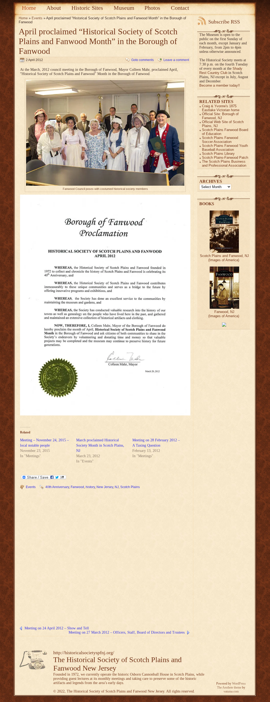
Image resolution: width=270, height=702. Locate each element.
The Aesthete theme (229, 687)
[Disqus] (104, 559)
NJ (117, 487)
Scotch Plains (130, 487)
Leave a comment (176, 60)
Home (29, 7)
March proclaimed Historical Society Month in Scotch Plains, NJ (100, 445)
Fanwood (77, 487)
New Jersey (105, 487)
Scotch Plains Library (218, 154)
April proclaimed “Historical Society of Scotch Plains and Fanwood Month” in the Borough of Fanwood (98, 41)
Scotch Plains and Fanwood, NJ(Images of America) (224, 258)
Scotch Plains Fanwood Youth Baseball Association (225, 148)
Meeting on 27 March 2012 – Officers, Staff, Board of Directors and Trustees (127, 632)
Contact (180, 7)
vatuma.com (231, 691)
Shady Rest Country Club (220, 71)
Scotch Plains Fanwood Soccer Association (220, 140)
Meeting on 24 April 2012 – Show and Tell (57, 628)
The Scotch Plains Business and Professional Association (224, 163)
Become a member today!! (219, 85)
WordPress (239, 683)
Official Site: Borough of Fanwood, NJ (220, 116)
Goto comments (142, 60)
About (53, 7)
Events (37, 18)
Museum (124, 7)
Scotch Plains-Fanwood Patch (225, 158)
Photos (152, 7)
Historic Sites (87, 7)
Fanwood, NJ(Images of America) (223, 314)
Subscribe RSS (224, 22)
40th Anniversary (57, 487)
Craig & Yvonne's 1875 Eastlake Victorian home (220, 108)
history (90, 487)
